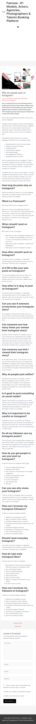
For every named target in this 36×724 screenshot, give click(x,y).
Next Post (18, 626)
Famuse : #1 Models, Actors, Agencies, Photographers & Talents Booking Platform (18, 12)
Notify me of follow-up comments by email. (18, 691)
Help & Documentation (21, 98)
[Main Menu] (18, 27)
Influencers (5, 100)
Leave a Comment (7, 98)
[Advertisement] (18, 45)
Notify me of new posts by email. (15, 696)
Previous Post (18, 623)
